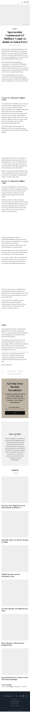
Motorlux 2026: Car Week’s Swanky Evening (15, 541)
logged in (12, 686)
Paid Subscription (15, 701)
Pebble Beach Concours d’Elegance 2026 (11, 575)
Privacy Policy (15, 705)
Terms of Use (15, 703)
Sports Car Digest (15, 45)
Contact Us (15, 699)
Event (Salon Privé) (12, 371)
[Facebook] (14, 696)
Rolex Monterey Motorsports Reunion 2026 (13, 644)
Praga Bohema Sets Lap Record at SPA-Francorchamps (15, 678)
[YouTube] (23, 696)
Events (14, 28)
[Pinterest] (20, 696)
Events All (21, 371)
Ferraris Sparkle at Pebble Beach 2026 (15, 610)
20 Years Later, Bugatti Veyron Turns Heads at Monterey (13, 507)
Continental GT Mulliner (9, 357)
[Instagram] (17, 696)
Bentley (6, 75)
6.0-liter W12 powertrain (13, 333)
